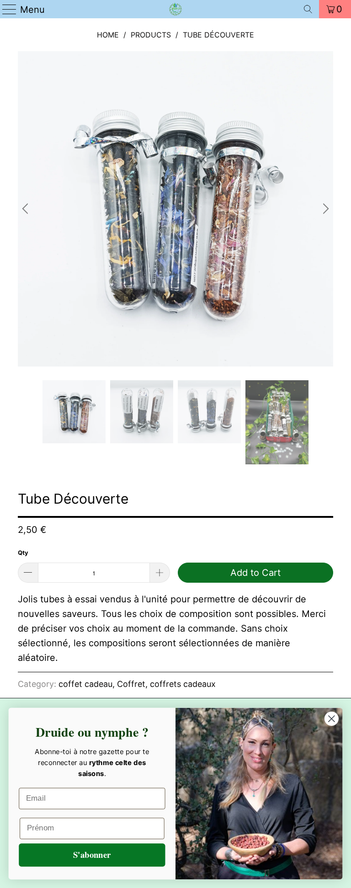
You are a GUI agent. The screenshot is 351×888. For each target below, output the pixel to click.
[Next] (324, 209)
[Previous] (26, 209)
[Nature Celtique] (175, 9)
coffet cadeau (85, 684)
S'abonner (92, 855)
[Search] (308, 9)
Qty (23, 552)
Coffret (131, 684)
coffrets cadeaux (183, 684)
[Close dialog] (331, 718)
